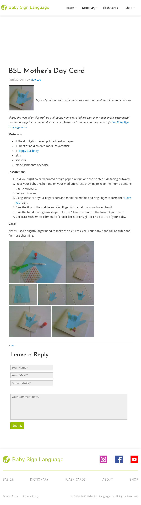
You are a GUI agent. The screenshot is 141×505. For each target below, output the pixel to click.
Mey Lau (35, 79)
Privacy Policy (30, 496)
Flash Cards (111, 8)
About (107, 479)
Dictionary (89, 8)
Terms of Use (10, 496)
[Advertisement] (70, 41)
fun (12, 345)
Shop (129, 8)
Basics (70, 8)
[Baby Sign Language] (25, 7)
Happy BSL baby (28, 151)
